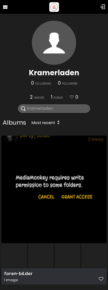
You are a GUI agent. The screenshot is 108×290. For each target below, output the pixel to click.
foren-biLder (18, 273)
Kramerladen (54, 73)
